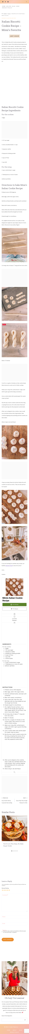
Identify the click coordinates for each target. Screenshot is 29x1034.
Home (4, 6)
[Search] (25, 1019)
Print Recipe (15, 604)
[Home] (2, 13)
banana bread (9, 565)
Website (4, 930)
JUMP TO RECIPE (14, 36)
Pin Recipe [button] (15, 608)
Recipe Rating (5, 888)
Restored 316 (21, 1027)
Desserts (4, 18)
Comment (5, 895)
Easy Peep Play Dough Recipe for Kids (21, 800)
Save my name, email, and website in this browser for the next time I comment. (14, 931)
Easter (9, 18)
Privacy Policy (7, 7)
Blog (13, 6)
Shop (17, 6)
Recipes (8, 6)
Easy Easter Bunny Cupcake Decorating (7, 800)
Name (3, 916)
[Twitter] (5, 2)
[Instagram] (8, 2)
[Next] (25, 832)
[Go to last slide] (3, 832)
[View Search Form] (26, 2)
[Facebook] (3, 2)
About (15, 1030)
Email (3, 923)
